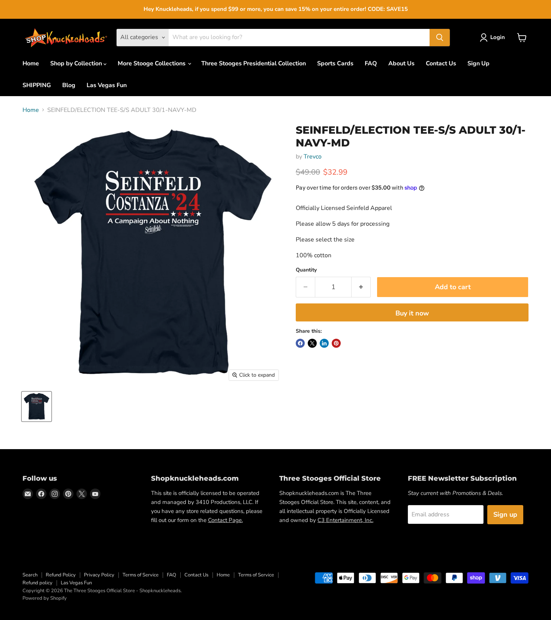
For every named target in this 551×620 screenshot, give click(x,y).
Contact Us (441, 63)
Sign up (505, 514)
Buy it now (412, 313)
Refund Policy (61, 575)
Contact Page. (225, 520)
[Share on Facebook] (300, 343)
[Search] (440, 37)
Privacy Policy (99, 575)
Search (29, 575)
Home (30, 63)
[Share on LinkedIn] (324, 343)
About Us (401, 63)
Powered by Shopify (44, 598)
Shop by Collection (76, 63)
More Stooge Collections (152, 63)
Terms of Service (141, 575)
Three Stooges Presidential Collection (253, 63)
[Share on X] (312, 343)
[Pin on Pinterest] (336, 343)
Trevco (313, 156)
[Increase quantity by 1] (361, 287)
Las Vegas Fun (107, 85)
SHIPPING (36, 85)
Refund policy (37, 582)
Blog (68, 85)
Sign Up (478, 63)
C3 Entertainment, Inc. (345, 520)
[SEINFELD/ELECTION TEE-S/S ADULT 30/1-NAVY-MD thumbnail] (36, 406)
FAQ (371, 63)
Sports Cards (335, 63)
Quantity (306, 270)
